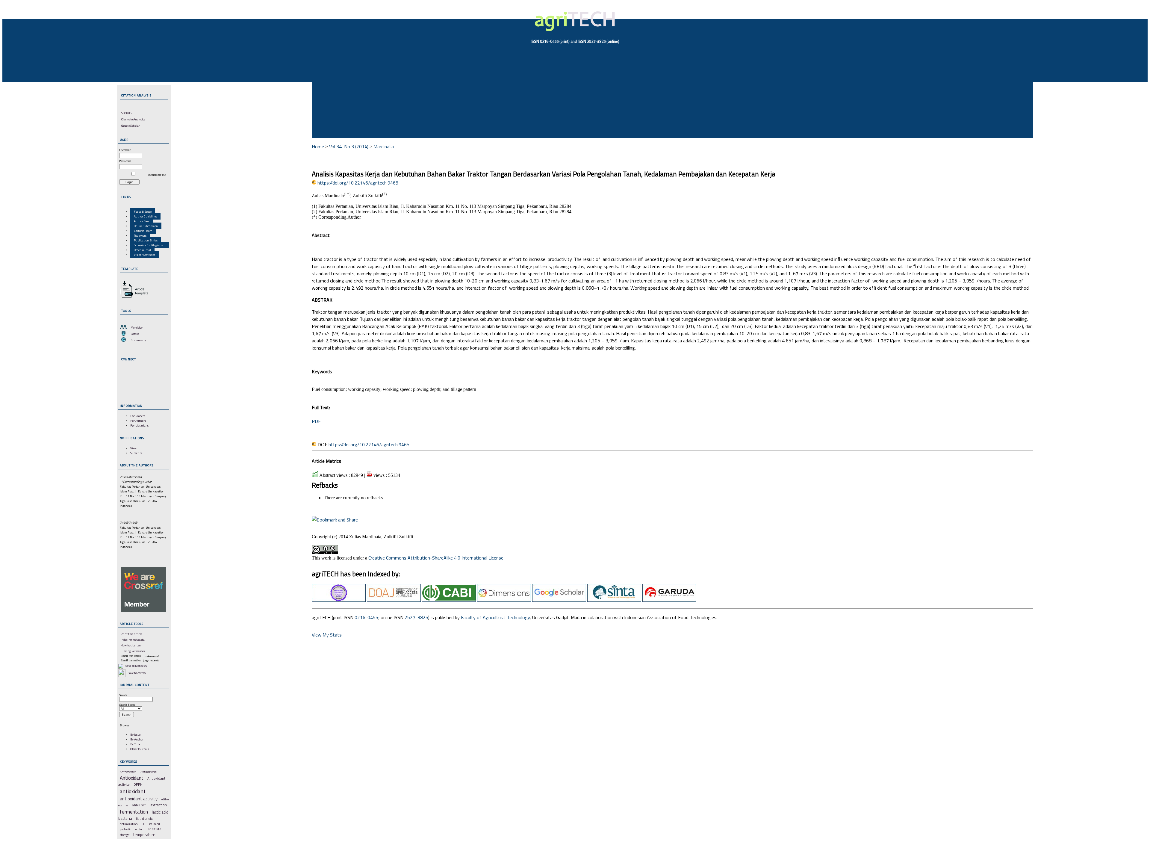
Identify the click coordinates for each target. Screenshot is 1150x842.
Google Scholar (130, 125)
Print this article (131, 633)
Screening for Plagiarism (149, 245)
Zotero (135, 333)
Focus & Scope (143, 211)
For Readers (137, 415)
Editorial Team (143, 230)
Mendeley (137, 327)
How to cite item (131, 645)
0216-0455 (366, 617)
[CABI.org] (449, 600)
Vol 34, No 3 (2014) (348, 146)
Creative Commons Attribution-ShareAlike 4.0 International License (435, 557)
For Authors (138, 420)
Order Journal (142, 249)
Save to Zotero (136, 672)
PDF (316, 421)
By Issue (135, 734)
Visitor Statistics (144, 254)
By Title (135, 744)
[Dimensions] (504, 600)
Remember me (157, 174)
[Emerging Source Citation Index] (339, 600)
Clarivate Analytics (133, 119)
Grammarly (138, 340)
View (133, 448)
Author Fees (141, 221)
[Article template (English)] (133, 297)
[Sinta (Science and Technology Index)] (614, 600)
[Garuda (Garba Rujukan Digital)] (669, 600)
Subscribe (136, 453)
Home (318, 146)
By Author (136, 739)
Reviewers (140, 235)
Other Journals (139, 748)
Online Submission (146, 225)
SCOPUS (126, 113)
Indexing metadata (133, 639)
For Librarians (139, 425)
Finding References (133, 650)
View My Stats (327, 634)
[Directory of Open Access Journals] (394, 600)
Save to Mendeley (136, 665)
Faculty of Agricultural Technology (495, 617)
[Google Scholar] (559, 600)
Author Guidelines (145, 216)
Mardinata (383, 146)
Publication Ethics (146, 240)
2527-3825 (416, 617)
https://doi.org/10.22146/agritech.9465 (357, 182)
